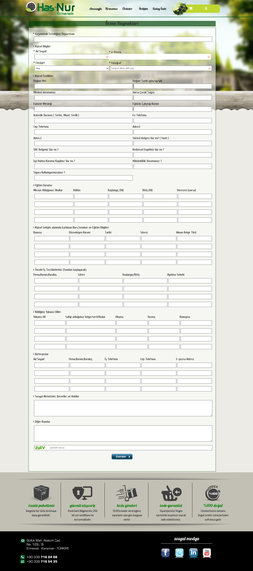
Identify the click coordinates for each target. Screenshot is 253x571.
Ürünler (127, 9)
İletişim (143, 9)
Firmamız (111, 9)
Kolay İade (159, 9)
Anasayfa (95, 9)
